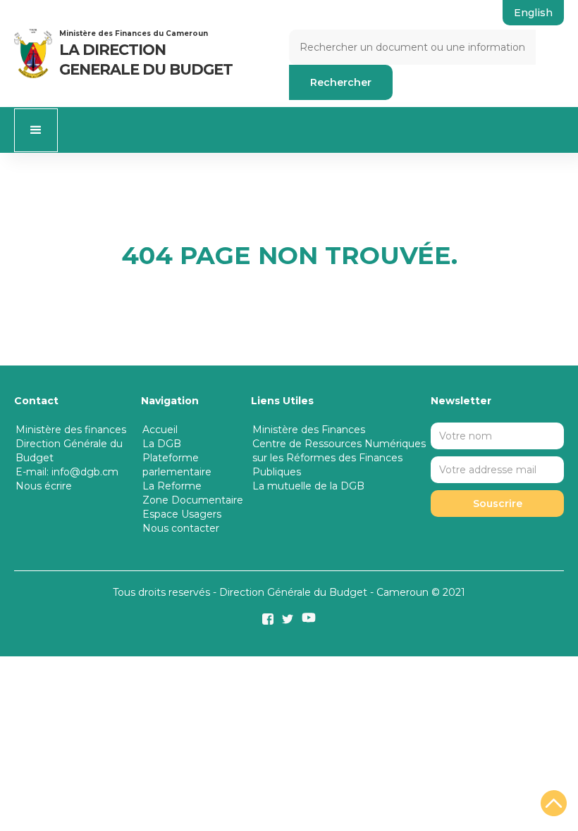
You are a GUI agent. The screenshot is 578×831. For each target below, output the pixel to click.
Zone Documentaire (192, 500)
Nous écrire (44, 486)
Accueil (160, 429)
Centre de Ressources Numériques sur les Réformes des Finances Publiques (339, 457)
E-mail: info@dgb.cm (67, 472)
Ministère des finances (71, 429)
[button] (36, 130)
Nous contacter (180, 528)
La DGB (161, 443)
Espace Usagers (181, 514)
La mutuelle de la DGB (308, 486)
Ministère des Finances (308, 429)
